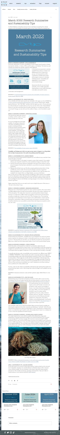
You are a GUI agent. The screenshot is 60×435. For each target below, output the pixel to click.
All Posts (4, 9)
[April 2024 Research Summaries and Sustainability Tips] (49, 398)
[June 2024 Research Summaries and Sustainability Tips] (30, 398)
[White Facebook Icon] (5, 432)
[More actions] (51, 17)
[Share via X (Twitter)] (11, 380)
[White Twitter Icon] (8, 432)
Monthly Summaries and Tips (22, 9)
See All (56, 390)
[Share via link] (17, 380)
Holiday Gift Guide (33, 9)
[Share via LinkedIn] (14, 380)
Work (14, 9)
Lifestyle (9, 9)
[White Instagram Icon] (11, 432)
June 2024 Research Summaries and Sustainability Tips (28, 405)
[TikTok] (13, 432)
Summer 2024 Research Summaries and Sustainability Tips (10, 405)
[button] (56, 9)
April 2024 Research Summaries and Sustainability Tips (47, 405)
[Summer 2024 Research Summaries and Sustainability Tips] (11, 398)
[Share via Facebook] (8, 380)
